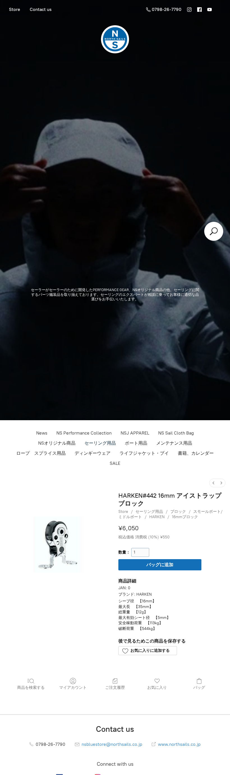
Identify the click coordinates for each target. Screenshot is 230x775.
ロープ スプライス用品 (41, 453)
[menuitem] (213, 483)
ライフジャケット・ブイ (144, 453)
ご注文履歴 (115, 687)
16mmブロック (185, 517)
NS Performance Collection (84, 433)
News (41, 433)
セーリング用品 (100, 443)
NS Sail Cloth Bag (176, 433)
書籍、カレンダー (196, 453)
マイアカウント (73, 687)
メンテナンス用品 (174, 443)
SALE (115, 463)
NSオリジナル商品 (56, 443)
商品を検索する (31, 687)
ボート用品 (136, 443)
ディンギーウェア (93, 453)
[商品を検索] (214, 231)
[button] (147, 650)
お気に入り (157, 687)
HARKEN (157, 517)
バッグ (199, 687)
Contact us (41, 9)
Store (14, 9)
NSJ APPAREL (135, 433)
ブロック (178, 511)
